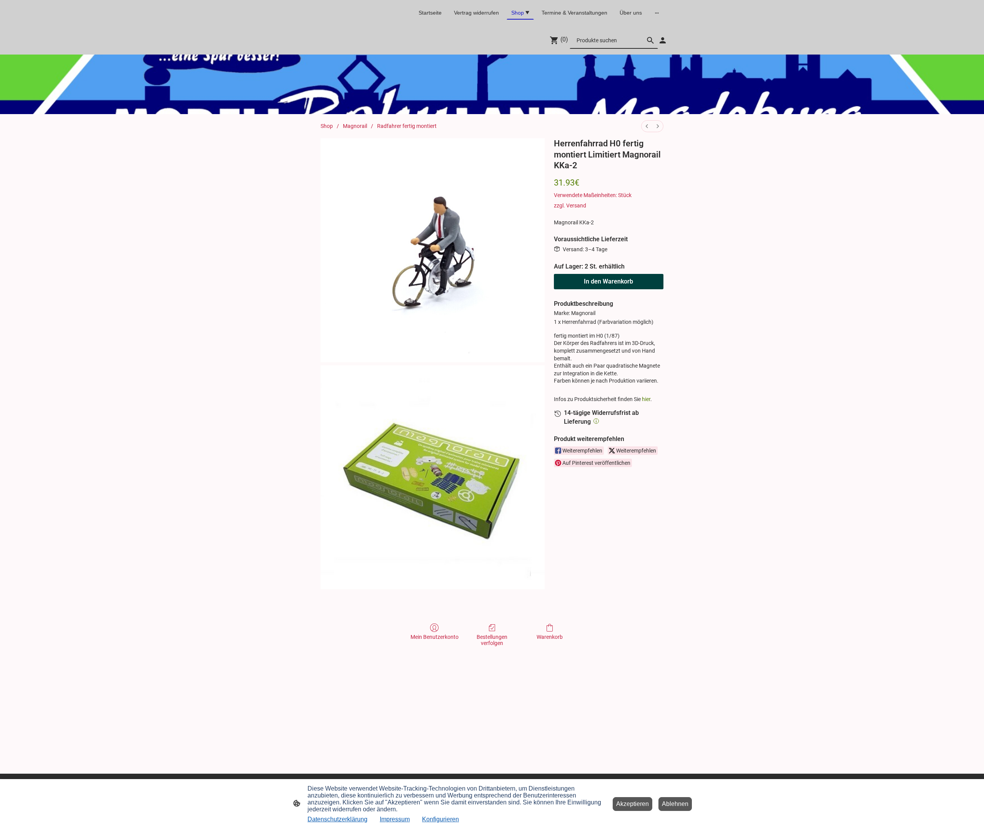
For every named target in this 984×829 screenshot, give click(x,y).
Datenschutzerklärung (337, 819)
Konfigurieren (440, 819)
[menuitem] (647, 126)
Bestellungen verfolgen (492, 640)
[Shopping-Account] (662, 40)
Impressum (395, 819)
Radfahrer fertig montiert (407, 126)
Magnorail (355, 126)
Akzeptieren (632, 804)
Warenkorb (550, 637)
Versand (576, 205)
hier (646, 399)
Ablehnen (675, 804)
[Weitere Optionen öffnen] (657, 13)
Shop (327, 126)
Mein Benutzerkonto (435, 637)
